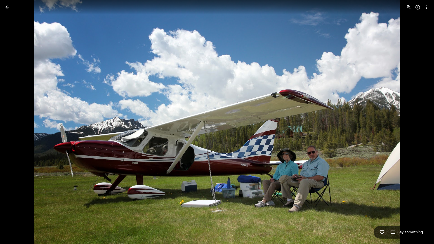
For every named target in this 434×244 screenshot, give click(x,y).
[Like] (382, 232)
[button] (421, 122)
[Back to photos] (7, 7)
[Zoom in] (408, 7)
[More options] (426, 7)
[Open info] (417, 7)
